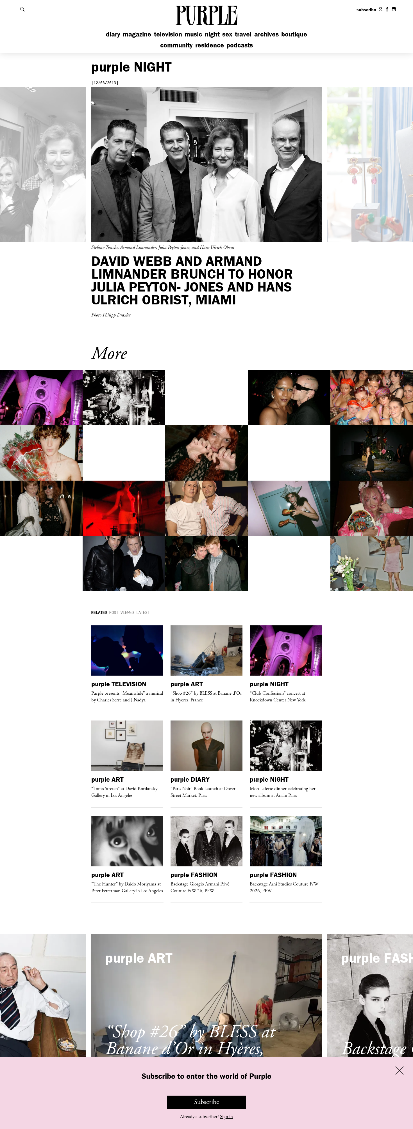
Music (193, 34)
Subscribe (206, 1102)
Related (99, 613)
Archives (266, 34)
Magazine (137, 34)
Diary (113, 34)
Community (176, 45)
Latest (143, 613)
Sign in (226, 1117)
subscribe (366, 9)
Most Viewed (121, 613)
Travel (243, 34)
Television (168, 34)
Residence (209, 45)
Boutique (294, 34)
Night (212, 34)
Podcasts (239, 45)
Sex (227, 34)
